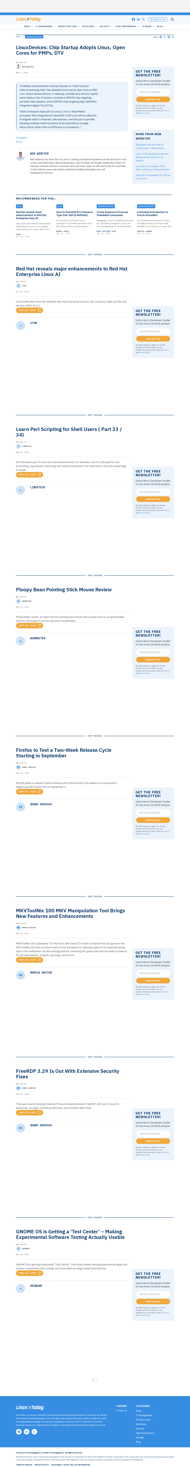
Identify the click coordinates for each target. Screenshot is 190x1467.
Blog (159, 26)
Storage (147, 26)
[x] (143, 19)
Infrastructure (67, 26)
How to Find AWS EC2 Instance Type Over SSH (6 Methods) (74, 214)
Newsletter (159, 19)
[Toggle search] (172, 19)
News (27, 26)
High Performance (125, 26)
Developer (88, 26)
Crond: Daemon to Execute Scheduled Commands (112, 214)
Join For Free (153, 99)
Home (18, 37)
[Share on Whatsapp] (173, 37)
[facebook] (133, 19)
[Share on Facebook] (161, 37)
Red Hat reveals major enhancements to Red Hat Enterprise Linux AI (31, 215)
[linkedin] (138, 19)
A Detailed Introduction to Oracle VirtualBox (152, 214)
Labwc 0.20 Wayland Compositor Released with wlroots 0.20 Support (152, 157)
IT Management (44, 26)
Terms (166, 110)
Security (105, 26)
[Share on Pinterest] (169, 37)
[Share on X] (165, 37)
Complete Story (27, 310)
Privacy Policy (144, 113)
